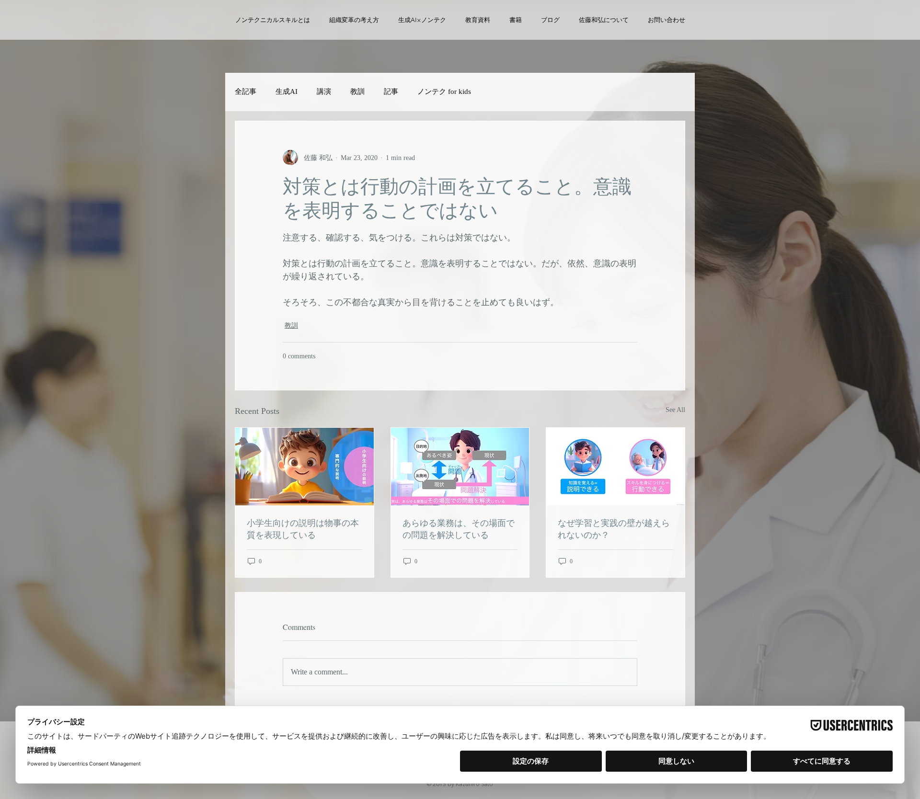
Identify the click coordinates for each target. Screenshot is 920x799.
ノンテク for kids (444, 91)
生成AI (287, 91)
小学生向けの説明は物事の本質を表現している (303, 528)
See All (675, 409)
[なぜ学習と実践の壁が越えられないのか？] (615, 466)
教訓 (357, 91)
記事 (391, 91)
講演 (324, 91)
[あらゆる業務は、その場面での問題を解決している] (460, 466)
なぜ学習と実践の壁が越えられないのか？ (614, 528)
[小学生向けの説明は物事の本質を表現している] (304, 466)
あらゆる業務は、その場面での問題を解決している (458, 528)
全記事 (245, 91)
